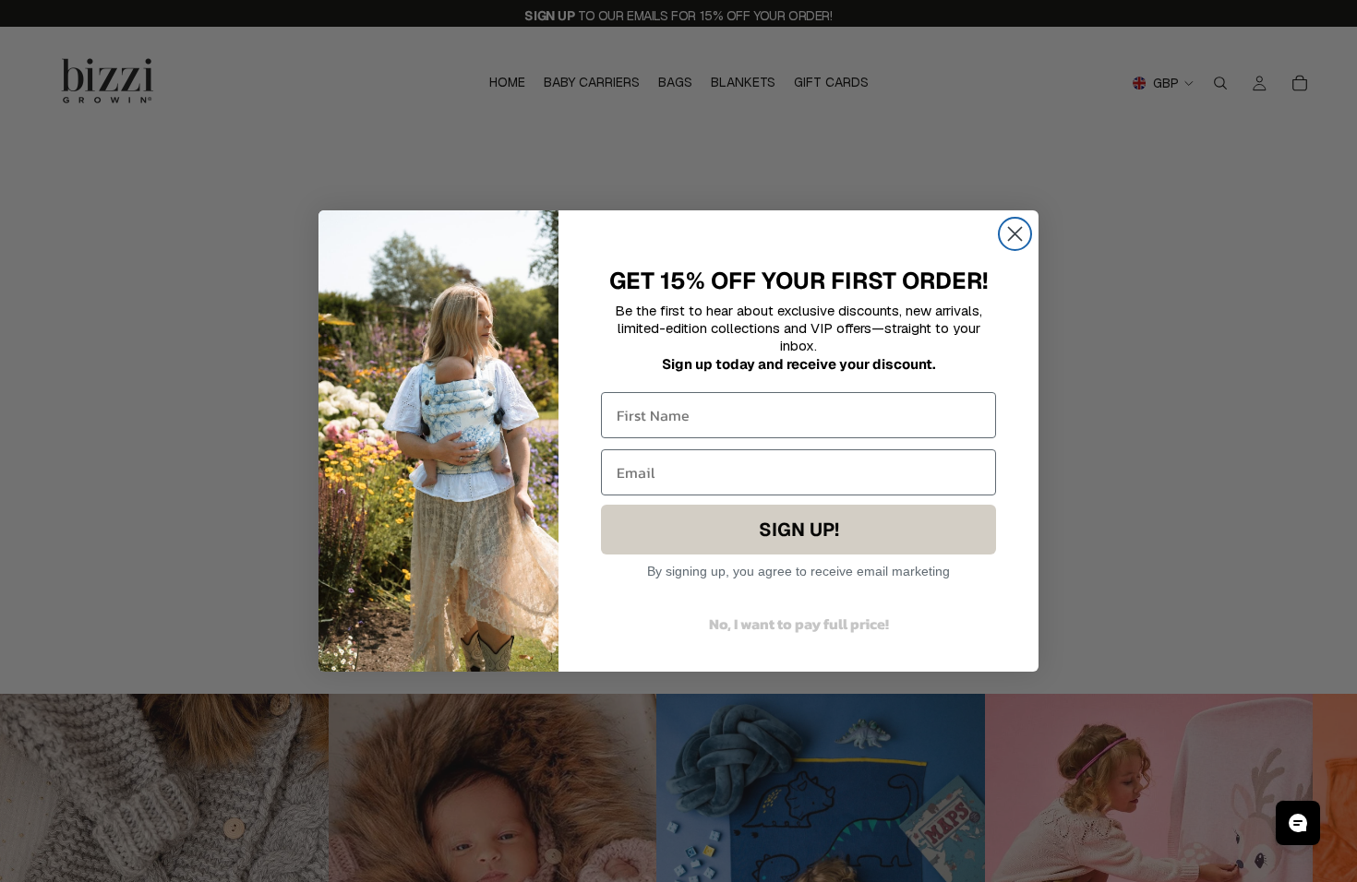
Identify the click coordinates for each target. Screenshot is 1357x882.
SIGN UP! (799, 530)
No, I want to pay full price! (799, 624)
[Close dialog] (1015, 234)
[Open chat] (1298, 823)
